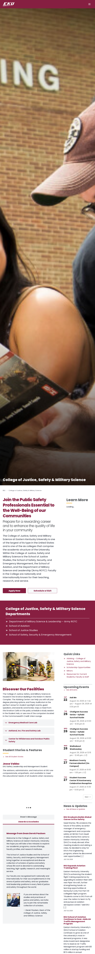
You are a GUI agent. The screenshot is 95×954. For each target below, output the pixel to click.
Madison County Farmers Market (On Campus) (79, 763)
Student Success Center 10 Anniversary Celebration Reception (81, 780)
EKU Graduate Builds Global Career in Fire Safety (77, 818)
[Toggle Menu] (89, 4)
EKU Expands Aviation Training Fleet (74, 867)
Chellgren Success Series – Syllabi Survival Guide (79, 714)
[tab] (26, 807)
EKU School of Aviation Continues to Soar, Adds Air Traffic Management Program (77, 920)
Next (87, 797)
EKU (4, 490)
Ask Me (73, 697)
